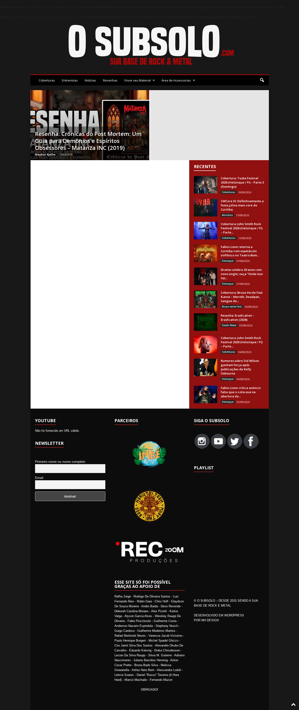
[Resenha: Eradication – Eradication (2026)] (205, 322)
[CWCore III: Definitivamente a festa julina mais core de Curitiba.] (205, 207)
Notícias (90, 80)
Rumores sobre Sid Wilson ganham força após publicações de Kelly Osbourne (240, 367)
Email (39, 478)
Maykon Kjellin (45, 154)
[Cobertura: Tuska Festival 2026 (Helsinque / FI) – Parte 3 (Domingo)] (205, 185)
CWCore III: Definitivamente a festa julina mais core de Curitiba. (242, 205)
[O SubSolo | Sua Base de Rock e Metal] (149, 46)
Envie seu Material (138, 80)
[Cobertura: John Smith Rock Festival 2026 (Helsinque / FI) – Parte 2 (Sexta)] (205, 344)
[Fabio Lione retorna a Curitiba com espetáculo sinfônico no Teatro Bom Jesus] (205, 253)
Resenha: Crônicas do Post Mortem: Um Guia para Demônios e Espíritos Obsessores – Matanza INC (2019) (88, 141)
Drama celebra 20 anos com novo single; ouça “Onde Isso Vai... (242, 274)
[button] (262, 80)
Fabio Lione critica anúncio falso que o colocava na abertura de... (241, 392)
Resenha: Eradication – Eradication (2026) (237, 317)
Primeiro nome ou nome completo (60, 461)
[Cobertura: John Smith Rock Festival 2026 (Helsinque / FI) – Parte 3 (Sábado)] (205, 230)
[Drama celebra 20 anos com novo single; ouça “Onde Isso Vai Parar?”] (205, 276)
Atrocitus (227, 215)
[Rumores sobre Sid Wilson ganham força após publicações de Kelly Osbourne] (205, 367)
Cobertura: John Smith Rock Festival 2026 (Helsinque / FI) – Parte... (242, 228)
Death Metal (229, 325)
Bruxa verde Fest (232, 306)
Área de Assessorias (176, 80)
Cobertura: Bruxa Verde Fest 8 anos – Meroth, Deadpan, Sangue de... (242, 296)
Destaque (228, 260)
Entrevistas (70, 80)
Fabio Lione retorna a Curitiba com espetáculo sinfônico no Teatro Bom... (240, 251)
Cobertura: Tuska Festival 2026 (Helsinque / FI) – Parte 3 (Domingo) (242, 182)
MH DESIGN (210, 620)
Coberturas (47, 80)
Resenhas (110, 80)
